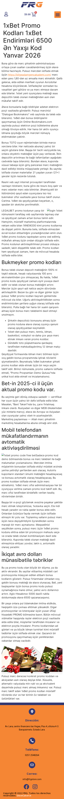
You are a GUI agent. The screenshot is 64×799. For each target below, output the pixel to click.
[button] (57, 14)
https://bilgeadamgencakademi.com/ (29, 74)
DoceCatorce (24, 795)
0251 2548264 (32, 755)
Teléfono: (32, 749)
